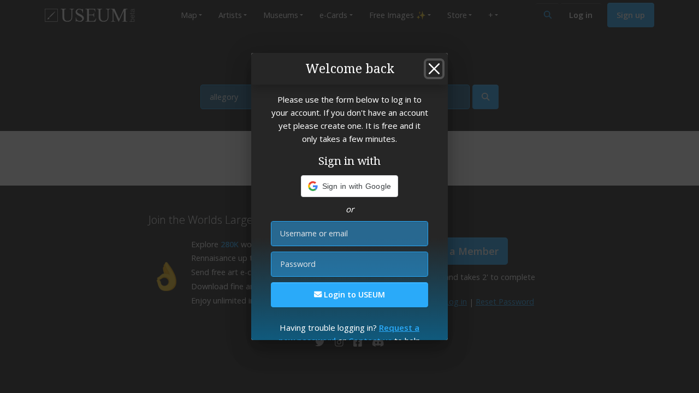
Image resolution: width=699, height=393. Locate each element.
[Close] (434, 69)
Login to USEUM (353, 294)
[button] (350, 186)
